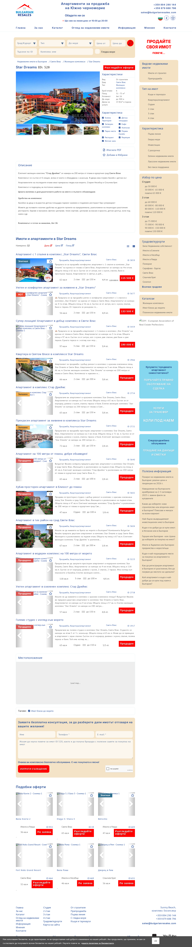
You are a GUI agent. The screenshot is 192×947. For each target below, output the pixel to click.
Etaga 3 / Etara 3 (66, 819)
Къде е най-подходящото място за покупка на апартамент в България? (158, 556)
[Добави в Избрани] (50, 261)
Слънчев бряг (109, 878)
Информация (127, 27)
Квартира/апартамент (159, 99)
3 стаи (151, 113)
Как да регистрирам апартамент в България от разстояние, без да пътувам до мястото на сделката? (158, 568)
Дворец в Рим (105, 870)
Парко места (110, 131)
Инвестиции (154, 144)
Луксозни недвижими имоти (162, 161)
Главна (21, 27)
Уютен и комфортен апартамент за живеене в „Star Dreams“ (56, 287)
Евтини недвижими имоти (161, 156)
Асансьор (126, 127)
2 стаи (151, 109)
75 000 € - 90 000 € (154, 224)
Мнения (149, 27)
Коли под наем (158, 415)
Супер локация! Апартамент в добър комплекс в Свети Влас (56, 320)
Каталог (57, 27)
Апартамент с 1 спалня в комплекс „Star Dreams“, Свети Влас (56, 254)
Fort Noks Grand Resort (28, 870)
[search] (130, 43)
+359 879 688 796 (165, 8)
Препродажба (155, 78)
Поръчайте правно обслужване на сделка (158, 378)
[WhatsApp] (96, 15)
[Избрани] (173, 18)
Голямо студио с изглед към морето (40, 619)
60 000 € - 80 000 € (154, 205)
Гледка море (108, 52)
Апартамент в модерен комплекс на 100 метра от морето (54, 553)
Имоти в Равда (28, 827)
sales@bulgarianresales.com (158, 12)
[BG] (160, 17)
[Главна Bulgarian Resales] (24, 10)
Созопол (147, 281)
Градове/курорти (52, 921)
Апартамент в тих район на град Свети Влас (45, 520)
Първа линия (154, 133)
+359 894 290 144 (164, 4)
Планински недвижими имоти (157, 312)
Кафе (124, 124)
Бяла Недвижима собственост (157, 246)
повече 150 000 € (153, 231)
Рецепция (126, 137)
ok (155, 940)
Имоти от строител (157, 73)
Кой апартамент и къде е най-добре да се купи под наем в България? (157, 580)
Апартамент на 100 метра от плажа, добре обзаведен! (52, 453)
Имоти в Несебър (70, 878)
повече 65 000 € (153, 193)
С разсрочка (154, 150)
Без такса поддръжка (158, 167)
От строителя (78, 907)
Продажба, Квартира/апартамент (75, 260)
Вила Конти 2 (23, 819)
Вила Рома (62, 870)
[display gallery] (133, 246)
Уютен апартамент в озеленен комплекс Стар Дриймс (52, 586)
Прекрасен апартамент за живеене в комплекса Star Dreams (56, 420)
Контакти (170, 27)
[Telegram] (102, 15)
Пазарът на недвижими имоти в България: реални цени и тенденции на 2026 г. (157, 480)
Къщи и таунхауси (157, 94)
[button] (19, 270)
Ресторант (109, 137)
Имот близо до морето (42, 710)
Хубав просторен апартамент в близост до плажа (49, 487)
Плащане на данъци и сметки (158, 447)
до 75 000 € (151, 221)
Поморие (147, 263)
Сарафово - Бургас (152, 268)
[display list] (127, 246)
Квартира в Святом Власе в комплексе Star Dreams (50, 354)
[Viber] (90, 15)
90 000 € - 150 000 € (155, 227)
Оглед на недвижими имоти (90, 27)
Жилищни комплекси (74, 61)
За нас (38, 27)
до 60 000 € (151, 202)
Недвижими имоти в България (32, 61)
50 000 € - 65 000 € (154, 189)
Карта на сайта (51, 924)
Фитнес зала (110, 141)
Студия (151, 104)
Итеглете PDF (114, 150)
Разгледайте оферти (119, 67)
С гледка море (78, 917)
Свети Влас (55, 61)
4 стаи (151, 118)
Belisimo (102, 819)
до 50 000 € (151, 186)
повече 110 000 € (153, 212)
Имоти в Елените (151, 250)
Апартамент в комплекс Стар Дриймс (40, 387)
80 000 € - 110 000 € (155, 208)
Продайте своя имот (158, 46)
